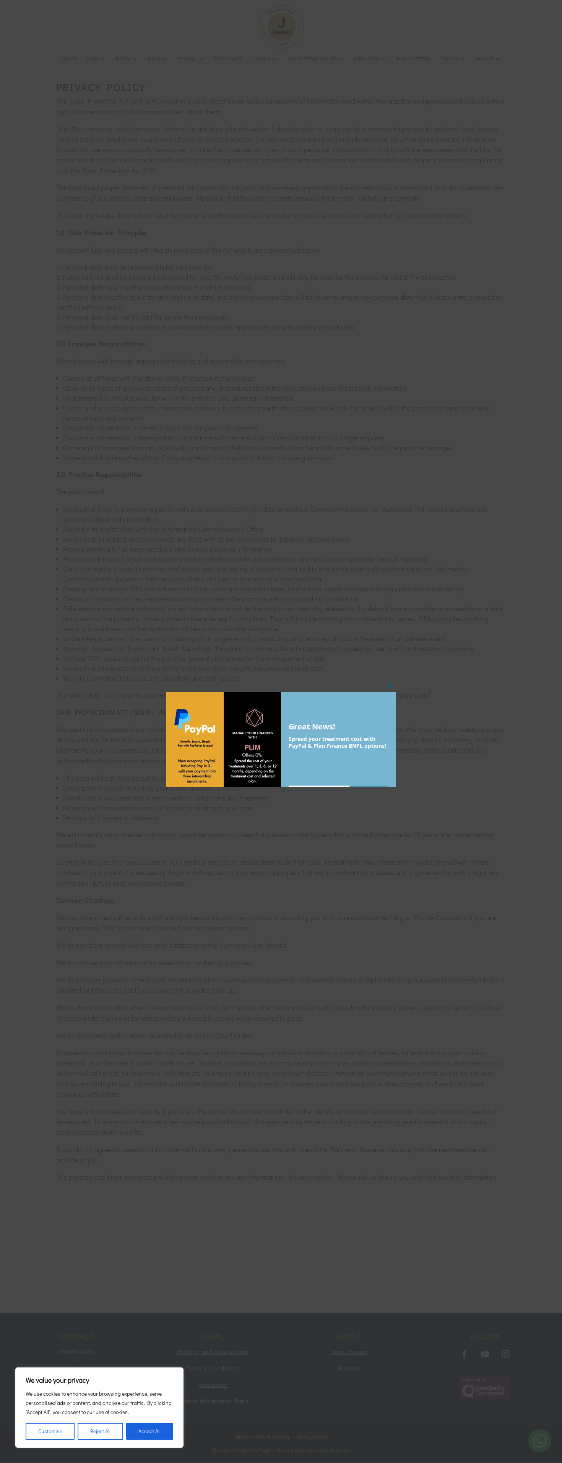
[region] (99, 1407)
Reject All (100, 1431)
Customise (50, 1431)
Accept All (149, 1431)
